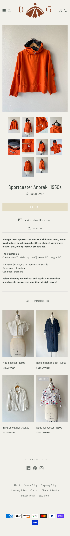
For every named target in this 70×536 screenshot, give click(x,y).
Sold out (35, 207)
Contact (34, 490)
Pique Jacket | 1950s (13, 362)
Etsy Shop (44, 495)
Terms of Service (50, 490)
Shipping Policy (48, 485)
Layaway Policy (19, 490)
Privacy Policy (28, 495)
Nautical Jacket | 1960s (49, 427)
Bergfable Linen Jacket (15, 427)
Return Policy (30, 485)
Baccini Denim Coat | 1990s (51, 362)
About (17, 485)
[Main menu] (4, 10)
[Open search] (9, 10)
